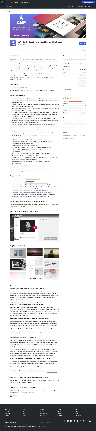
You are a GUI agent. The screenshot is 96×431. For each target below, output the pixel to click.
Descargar (82, 43)
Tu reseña (65, 113)
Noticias (7, 411)
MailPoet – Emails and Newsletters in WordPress (36, 183)
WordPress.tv (43, 415)
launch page (83, 80)
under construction (81, 85)
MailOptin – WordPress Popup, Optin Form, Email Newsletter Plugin (41, 186)
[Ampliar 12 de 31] (40, 258)
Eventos (59, 411)
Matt (76, 411)
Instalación (28, 50)
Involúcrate (59, 409)
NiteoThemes (23, 44)
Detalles (13, 50)
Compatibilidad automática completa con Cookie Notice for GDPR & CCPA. (30, 190)
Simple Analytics (30, 181)
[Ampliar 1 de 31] (24, 250)
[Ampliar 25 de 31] (57, 271)
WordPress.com (79, 409)
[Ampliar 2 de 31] (24, 260)
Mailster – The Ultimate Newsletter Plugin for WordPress (38, 184)
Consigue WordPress (88, 2)
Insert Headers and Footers (33, 179)
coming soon (82, 75)
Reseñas (20, 50)
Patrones (25, 415)
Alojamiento (7, 413)
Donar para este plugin (68, 138)
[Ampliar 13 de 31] (40, 268)
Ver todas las (83, 113)
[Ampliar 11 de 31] (40, 250)
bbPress (77, 413)
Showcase (25, 409)
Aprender (42, 409)
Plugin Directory (8, 6)
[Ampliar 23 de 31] (57, 250)
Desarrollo (36, 50)
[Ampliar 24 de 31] (57, 261)
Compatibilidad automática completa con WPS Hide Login (26, 188)
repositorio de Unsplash (24, 120)
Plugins (24, 413)
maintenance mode (81, 83)
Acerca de (7, 409)
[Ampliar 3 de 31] (24, 273)
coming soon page (81, 77)
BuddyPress (78, 415)
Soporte (84, 50)
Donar (59, 413)
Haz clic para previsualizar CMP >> (18, 87)
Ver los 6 (84, 72)
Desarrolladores (43, 413)
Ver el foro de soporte (68, 127)
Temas (24, 411)
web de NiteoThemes (52, 372)
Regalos (59, 415)
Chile (19, 422)
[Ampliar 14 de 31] (40, 278)
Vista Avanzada (67, 89)
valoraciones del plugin (39, 380)
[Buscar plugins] (19, 11)
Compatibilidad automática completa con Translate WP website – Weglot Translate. (32, 192)
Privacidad (7, 415)
